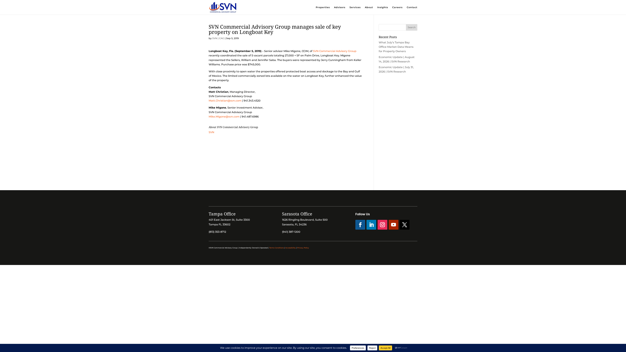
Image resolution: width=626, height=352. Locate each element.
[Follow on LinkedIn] (371, 225)
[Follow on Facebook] (360, 225)
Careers (397, 7)
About (369, 7)
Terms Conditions (276, 248)
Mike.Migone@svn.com (224, 116)
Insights (382, 7)
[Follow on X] (405, 225)
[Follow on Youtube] (393, 225)
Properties (323, 7)
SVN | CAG (218, 38)
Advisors (339, 7)
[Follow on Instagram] (382, 225)
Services (355, 7)
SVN (211, 132)
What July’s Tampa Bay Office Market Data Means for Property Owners (396, 47)
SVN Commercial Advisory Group (334, 51)
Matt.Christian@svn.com (225, 100)
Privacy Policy (303, 248)
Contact (412, 7)
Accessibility (290, 248)
